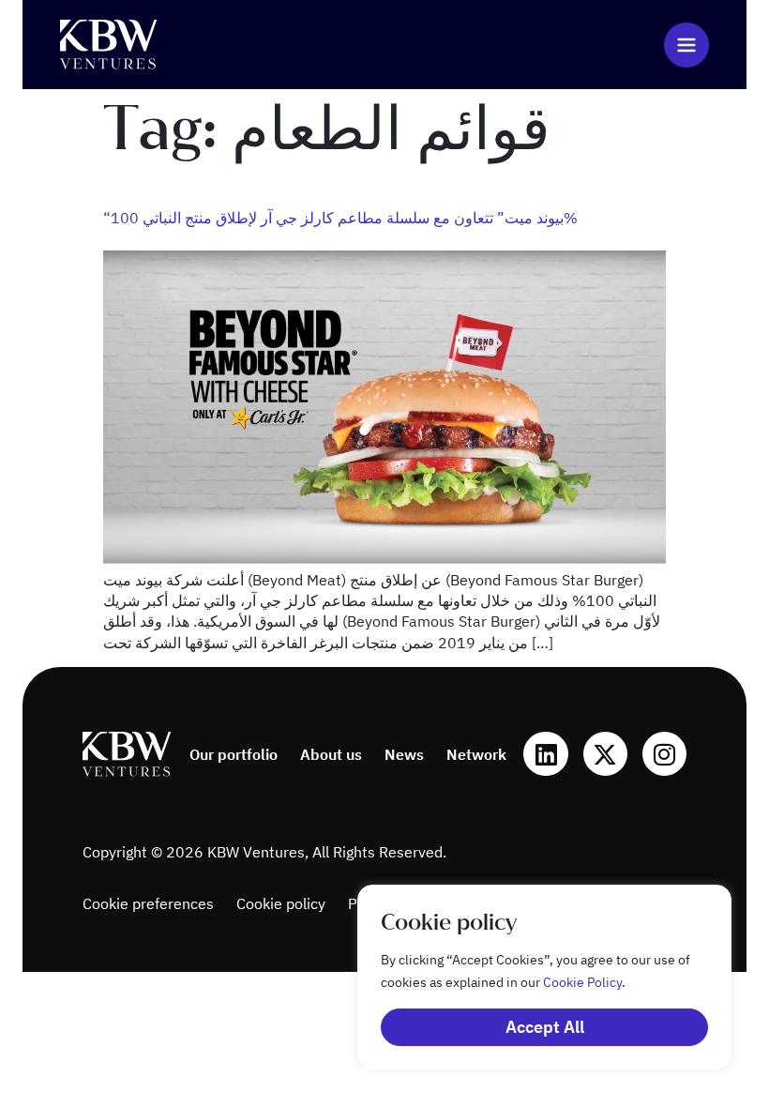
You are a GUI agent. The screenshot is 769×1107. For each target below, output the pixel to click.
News (404, 754)
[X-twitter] (605, 754)
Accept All (544, 1027)
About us (331, 754)
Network (476, 754)
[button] (686, 45)
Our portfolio (233, 754)
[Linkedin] (545, 754)
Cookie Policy (582, 982)
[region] (525, 977)
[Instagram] (664, 754)
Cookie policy (280, 903)
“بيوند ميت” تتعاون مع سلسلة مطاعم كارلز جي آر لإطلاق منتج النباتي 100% (340, 217)
